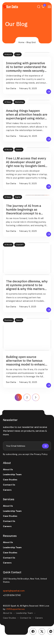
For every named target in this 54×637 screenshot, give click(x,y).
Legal (18, 54)
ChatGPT (20, 244)
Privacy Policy (41, 454)
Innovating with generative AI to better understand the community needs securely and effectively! (26, 68)
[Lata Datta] (10, 7)
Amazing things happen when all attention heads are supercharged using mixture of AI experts (26, 116)
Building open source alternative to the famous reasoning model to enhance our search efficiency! (26, 362)
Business (8, 320)
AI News (7, 102)
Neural (19, 320)
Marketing (19, 102)
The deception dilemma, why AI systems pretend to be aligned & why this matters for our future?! (27, 286)
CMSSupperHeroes (15, 609)
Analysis (8, 54)
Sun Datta (11, 88)
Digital (18, 197)
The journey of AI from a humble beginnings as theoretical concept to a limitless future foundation (25, 211)
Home (21, 42)
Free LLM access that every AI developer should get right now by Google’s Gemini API (27, 163)
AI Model (8, 149)
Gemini (19, 149)
